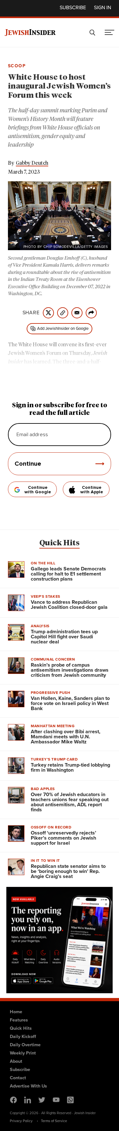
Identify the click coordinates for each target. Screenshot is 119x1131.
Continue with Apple (91, 489)
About (16, 1061)
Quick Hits (59, 543)
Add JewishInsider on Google (63, 328)
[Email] (77, 312)
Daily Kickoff (23, 1036)
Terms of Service (54, 1120)
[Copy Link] (62, 312)
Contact (18, 1077)
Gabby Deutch (32, 163)
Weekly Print (23, 1052)
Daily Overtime (25, 1044)
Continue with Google (37, 489)
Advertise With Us (28, 1085)
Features (19, 1019)
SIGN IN (102, 7)
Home (16, 1011)
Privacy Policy (21, 1120)
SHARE (31, 312)
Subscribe (73, 7)
